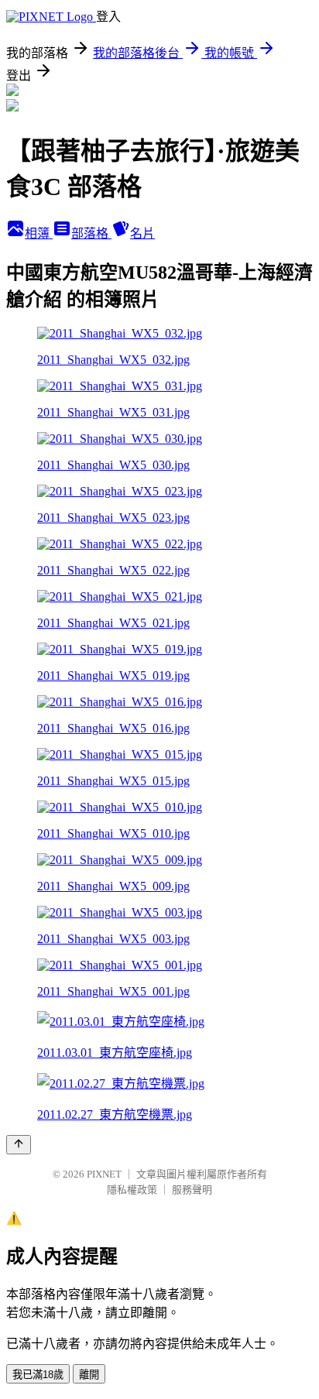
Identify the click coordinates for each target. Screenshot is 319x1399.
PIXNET (104, 1174)
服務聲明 (192, 1189)
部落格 (91, 233)
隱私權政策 (132, 1189)
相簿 (39, 233)
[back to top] (18, 1144)
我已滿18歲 (37, 1374)
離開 (89, 1374)
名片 (142, 233)
